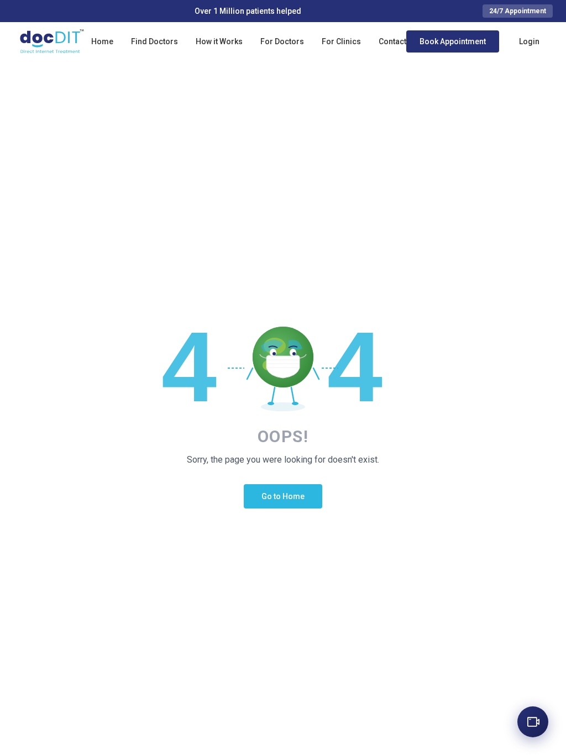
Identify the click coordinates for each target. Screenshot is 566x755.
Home (102, 41)
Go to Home (283, 496)
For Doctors (282, 41)
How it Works (219, 41)
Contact (392, 41)
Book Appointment (453, 41)
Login (529, 41)
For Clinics (341, 41)
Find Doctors (154, 41)
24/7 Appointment (517, 11)
